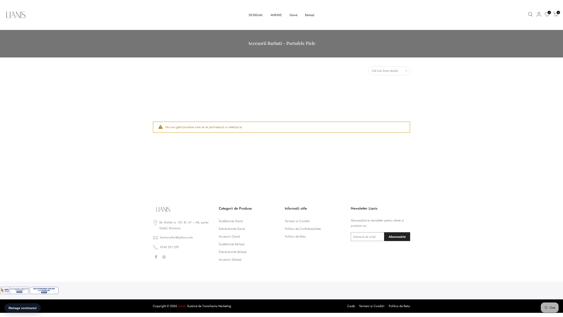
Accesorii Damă (229, 236)
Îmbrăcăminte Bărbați (233, 252)
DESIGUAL (256, 15)
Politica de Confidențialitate (303, 229)
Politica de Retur (295, 236)
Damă (293, 15)
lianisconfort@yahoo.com (176, 237)
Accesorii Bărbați (230, 259)
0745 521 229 (169, 247)
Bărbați (309, 15)
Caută (351, 306)
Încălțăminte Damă (231, 221)
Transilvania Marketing (216, 306)
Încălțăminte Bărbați (232, 244)
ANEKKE (276, 15)
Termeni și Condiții (297, 221)
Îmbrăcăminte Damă (232, 229)
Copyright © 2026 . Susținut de (177, 306)
